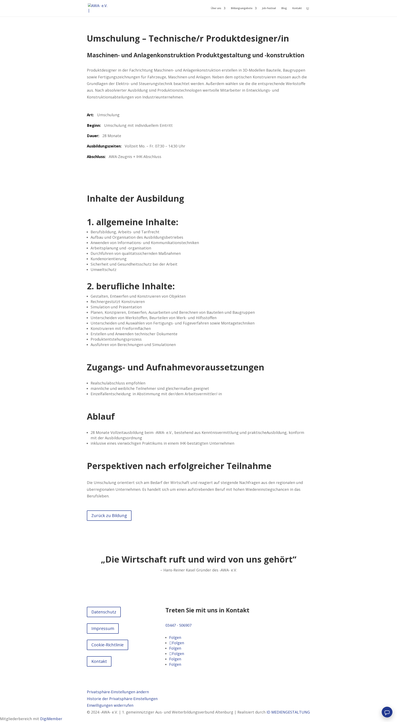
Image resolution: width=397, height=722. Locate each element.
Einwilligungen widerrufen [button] (110, 705)
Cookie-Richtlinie (107, 645)
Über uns (216, 8)
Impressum (102, 628)
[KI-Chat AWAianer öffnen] (387, 712)
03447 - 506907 (178, 625)
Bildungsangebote (241, 8)
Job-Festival (269, 8)
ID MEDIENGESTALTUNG (288, 712)
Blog (284, 8)
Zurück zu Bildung (109, 515)
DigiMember (51, 718)
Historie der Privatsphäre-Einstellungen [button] (122, 698)
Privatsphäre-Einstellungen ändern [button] (118, 691)
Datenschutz (103, 612)
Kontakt (297, 8)
